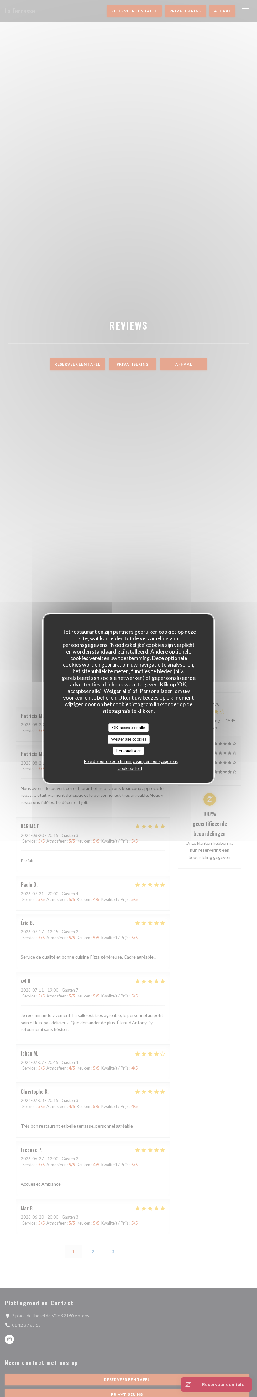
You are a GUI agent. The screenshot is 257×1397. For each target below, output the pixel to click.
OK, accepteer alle (128, 727)
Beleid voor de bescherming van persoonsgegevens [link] (131, 761)
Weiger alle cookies (128, 739)
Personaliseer (128, 750)
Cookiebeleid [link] (130, 768)
